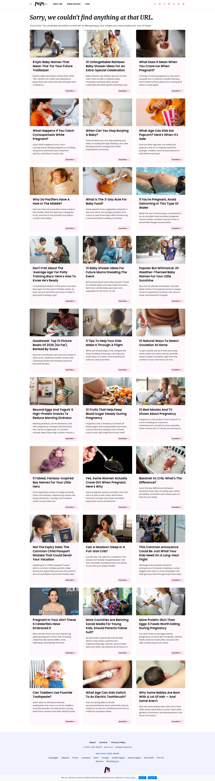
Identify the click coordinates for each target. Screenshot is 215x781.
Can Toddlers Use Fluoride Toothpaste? (52, 694)
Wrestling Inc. (112, 761)
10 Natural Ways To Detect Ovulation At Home (159, 343)
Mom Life (57, 4)
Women (99, 761)
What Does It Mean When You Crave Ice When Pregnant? (158, 66)
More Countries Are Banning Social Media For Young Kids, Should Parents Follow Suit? (107, 626)
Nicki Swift (149, 758)
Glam (96, 758)
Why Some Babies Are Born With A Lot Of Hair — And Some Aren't (159, 697)
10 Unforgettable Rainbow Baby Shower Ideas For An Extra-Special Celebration (105, 66)
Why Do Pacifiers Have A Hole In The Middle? (51, 201)
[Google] (179, 4)
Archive (103, 742)
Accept (142, 777)
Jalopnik (65, 758)
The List (160, 758)
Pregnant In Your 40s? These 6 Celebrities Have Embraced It (54, 624)
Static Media (96, 747)
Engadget (53, 758)
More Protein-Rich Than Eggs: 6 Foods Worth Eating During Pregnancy (159, 624)
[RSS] (183, 4)
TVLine (75, 758)
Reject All (152, 777)
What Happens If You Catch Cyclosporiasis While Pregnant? (53, 135)
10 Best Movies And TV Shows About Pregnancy (157, 411)
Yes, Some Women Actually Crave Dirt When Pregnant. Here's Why (106, 482)
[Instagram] (160, 4)
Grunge (105, 758)
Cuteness (85, 758)
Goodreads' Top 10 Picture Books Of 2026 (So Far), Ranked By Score (52, 345)
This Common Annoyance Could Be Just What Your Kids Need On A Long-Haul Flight (159, 553)
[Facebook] (155, 4)
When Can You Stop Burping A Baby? (107, 132)
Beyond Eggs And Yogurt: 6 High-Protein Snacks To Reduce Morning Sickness (53, 414)
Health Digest (118, 758)
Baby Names (74, 4)
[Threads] (174, 4)
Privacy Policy (118, 742)
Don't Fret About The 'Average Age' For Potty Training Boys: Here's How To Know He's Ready (54, 274)
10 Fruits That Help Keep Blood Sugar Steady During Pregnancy (106, 414)
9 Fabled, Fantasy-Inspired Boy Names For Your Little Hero (53, 482)
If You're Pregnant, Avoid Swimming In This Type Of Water (158, 203)
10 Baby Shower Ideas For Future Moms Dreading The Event (106, 272)
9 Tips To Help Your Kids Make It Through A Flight (104, 343)
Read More (70, 91)
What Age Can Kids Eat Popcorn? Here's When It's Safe (158, 135)
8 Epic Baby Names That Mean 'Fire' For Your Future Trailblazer (53, 66)
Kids (87, 4)
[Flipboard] (169, 4)
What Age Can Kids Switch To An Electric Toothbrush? (106, 694)
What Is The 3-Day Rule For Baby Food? (106, 201)
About (92, 742)
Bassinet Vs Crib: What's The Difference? (160, 480)
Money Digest (134, 758)
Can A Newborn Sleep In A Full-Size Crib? (105, 549)
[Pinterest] (164, 4)
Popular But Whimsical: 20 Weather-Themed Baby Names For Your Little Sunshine (159, 274)
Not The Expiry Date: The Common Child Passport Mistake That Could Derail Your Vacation (52, 553)
